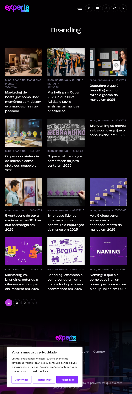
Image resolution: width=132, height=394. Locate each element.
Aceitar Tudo (67, 379)
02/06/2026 (53, 87)
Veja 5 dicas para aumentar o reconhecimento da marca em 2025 (106, 223)
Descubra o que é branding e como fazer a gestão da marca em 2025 (104, 93)
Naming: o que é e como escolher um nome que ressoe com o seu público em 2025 (108, 282)
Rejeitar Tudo (44, 379)
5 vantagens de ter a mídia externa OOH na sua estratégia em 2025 (23, 223)
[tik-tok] (114, 8)
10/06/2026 (10, 87)
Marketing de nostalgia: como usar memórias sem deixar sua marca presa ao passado (23, 102)
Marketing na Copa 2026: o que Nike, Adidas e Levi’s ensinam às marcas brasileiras (63, 102)
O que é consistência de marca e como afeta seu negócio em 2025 (22, 163)
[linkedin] (106, 8)
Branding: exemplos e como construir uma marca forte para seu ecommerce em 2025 (65, 282)
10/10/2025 (120, 80)
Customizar (21, 379)
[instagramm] (88, 8)
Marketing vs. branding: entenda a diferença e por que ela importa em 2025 (22, 282)
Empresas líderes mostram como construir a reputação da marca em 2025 (65, 223)
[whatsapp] (123, 8)
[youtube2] (97, 8)
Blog (8, 80)
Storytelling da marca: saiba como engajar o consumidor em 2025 (108, 130)
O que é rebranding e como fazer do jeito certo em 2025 (64, 161)
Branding (19, 80)
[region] (44, 367)
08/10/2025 (36, 210)
